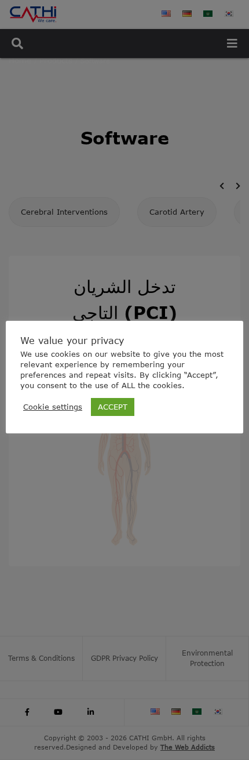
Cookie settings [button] (52, 406)
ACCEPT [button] (112, 406)
